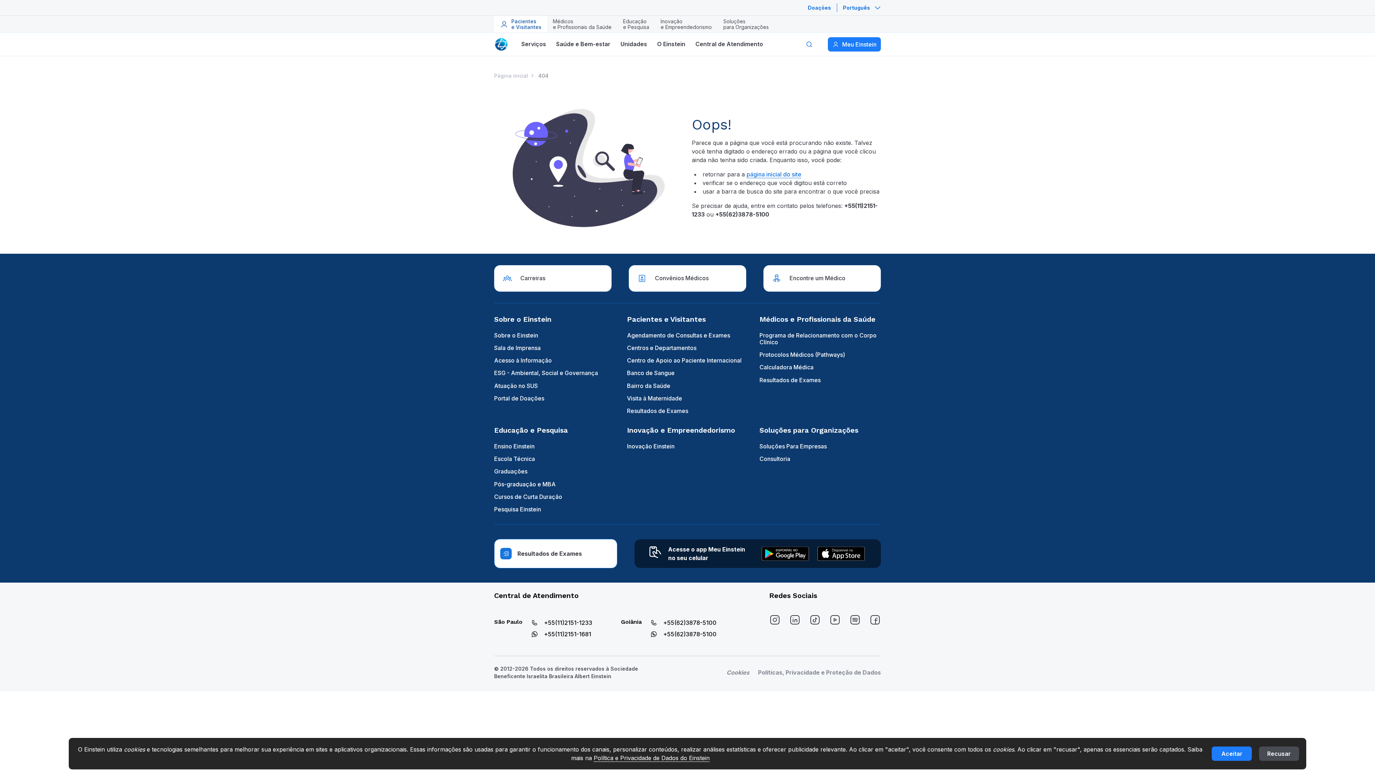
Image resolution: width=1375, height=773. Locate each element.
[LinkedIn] (795, 620)
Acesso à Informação (523, 360)
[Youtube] (835, 620)
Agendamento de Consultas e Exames (678, 335)
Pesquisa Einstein (517, 509)
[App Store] (841, 553)
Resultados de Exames (657, 410)
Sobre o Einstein (516, 335)
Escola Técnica (514, 458)
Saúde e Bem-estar (583, 44)
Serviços (533, 44)
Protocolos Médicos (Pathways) (802, 354)
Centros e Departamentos (661, 347)
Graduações (510, 471)
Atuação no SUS (516, 385)
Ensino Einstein (514, 446)
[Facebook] (875, 620)
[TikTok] (815, 620)
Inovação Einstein (651, 446)
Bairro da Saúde (648, 385)
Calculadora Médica (786, 367)
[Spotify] (855, 620)
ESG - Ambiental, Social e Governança (546, 372)
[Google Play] (785, 553)
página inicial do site (774, 174)
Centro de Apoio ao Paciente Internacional (684, 360)
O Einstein (671, 44)
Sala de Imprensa (517, 347)
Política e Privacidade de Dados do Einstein (652, 758)
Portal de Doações (519, 398)
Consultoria (774, 458)
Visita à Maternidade (654, 398)
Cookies (738, 672)
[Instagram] (775, 620)
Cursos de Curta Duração (528, 496)
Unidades (634, 44)
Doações (819, 8)
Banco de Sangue (651, 372)
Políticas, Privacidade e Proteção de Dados (819, 672)
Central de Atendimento (729, 44)
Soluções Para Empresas (793, 446)
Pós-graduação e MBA (525, 484)
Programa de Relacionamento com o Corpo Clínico (818, 339)
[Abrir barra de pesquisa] (809, 44)
